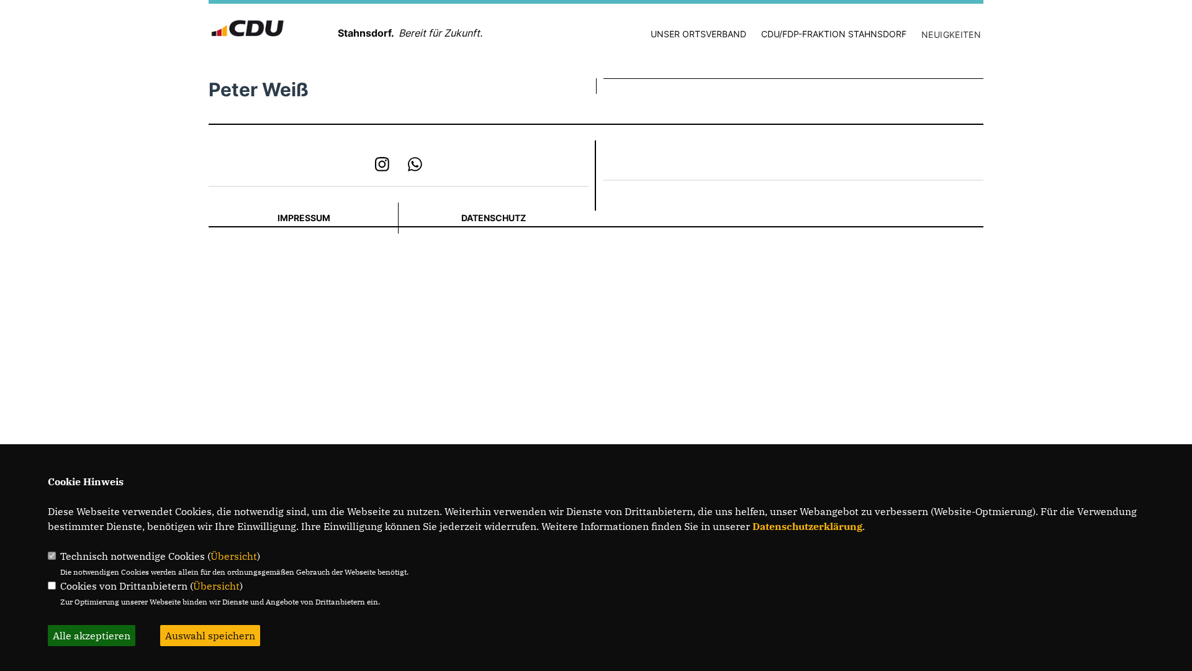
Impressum (304, 217)
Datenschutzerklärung (807, 526)
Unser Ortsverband (698, 34)
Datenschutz (493, 217)
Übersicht (233, 556)
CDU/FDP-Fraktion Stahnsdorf (833, 34)
